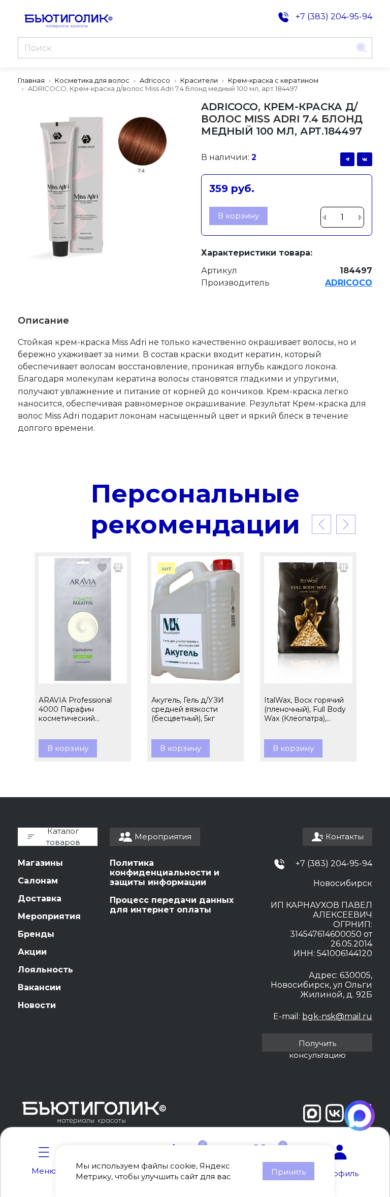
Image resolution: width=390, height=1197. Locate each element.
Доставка (39, 898)
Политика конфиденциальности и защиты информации (164, 872)
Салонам (38, 881)
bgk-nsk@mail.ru (337, 1016)
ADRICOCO (348, 283)
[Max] (359, 1115)
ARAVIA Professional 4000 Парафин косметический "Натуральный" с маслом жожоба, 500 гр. (83, 709)
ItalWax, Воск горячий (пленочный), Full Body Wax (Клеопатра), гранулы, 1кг (305, 709)
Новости (37, 1005)
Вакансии (39, 987)
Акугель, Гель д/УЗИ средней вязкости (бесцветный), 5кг (187, 709)
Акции (32, 952)
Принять (288, 1172)
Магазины (40, 863)
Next (345, 524)
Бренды (36, 934)
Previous (321, 524)
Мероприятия (49, 916)
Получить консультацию (317, 1045)
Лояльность (45, 969)
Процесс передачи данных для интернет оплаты (172, 905)
